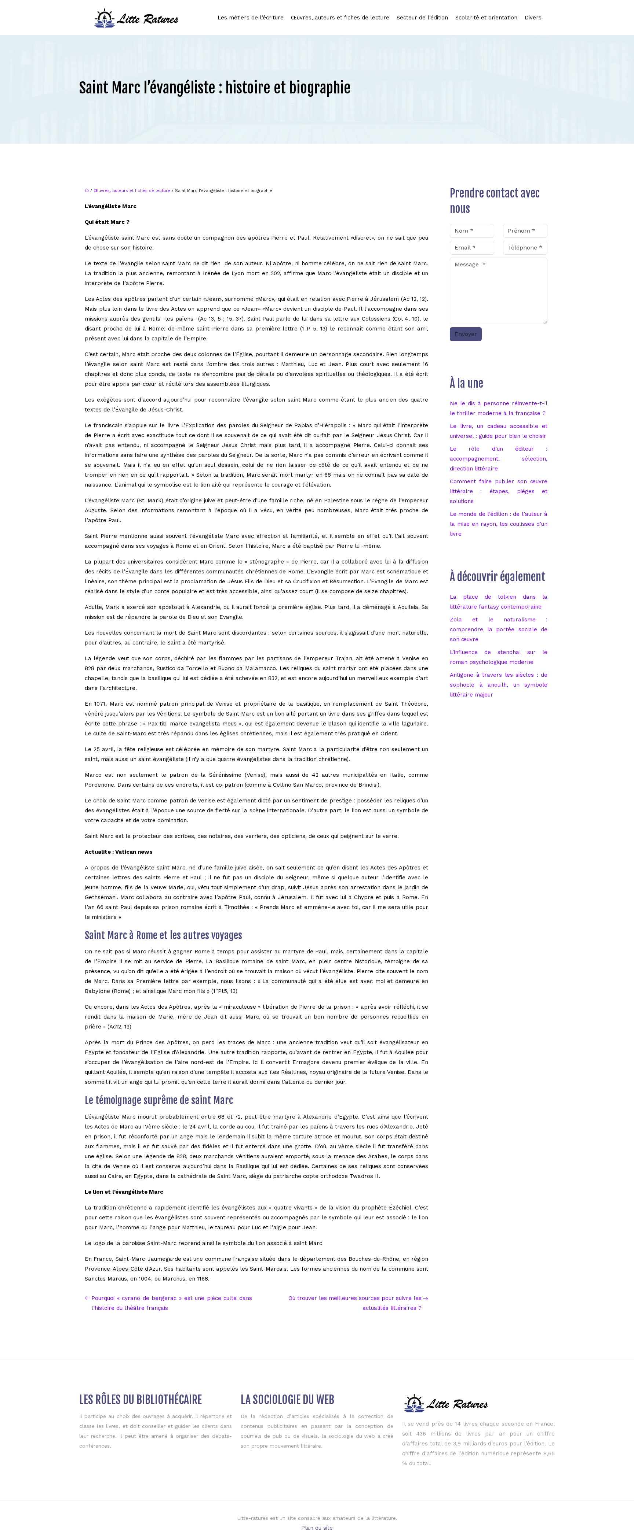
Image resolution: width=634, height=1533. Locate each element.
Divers (533, 17)
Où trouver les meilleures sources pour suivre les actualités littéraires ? (355, 1303)
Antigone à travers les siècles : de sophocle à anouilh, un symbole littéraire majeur (498, 685)
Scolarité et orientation (486, 17)
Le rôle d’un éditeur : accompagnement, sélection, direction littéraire (498, 459)
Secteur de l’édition (422, 17)
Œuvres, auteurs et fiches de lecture (340, 17)
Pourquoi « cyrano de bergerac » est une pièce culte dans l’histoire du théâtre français (171, 1303)
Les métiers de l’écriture (251, 17)
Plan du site (317, 1528)
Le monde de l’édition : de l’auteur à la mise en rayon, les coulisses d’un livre (498, 524)
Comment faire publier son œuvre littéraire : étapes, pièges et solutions (498, 491)
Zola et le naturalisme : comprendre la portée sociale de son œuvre (498, 629)
